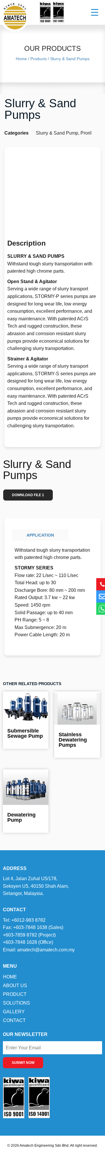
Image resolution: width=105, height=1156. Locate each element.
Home (10, 976)
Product (15, 994)
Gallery (14, 1011)
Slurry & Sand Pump (57, 133)
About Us (15, 985)
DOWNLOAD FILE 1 (28, 495)
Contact (14, 1020)
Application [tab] (40, 535)
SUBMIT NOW (23, 1063)
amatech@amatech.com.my (46, 949)
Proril (86, 133)
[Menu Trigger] (91, 12)
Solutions (16, 1002)
